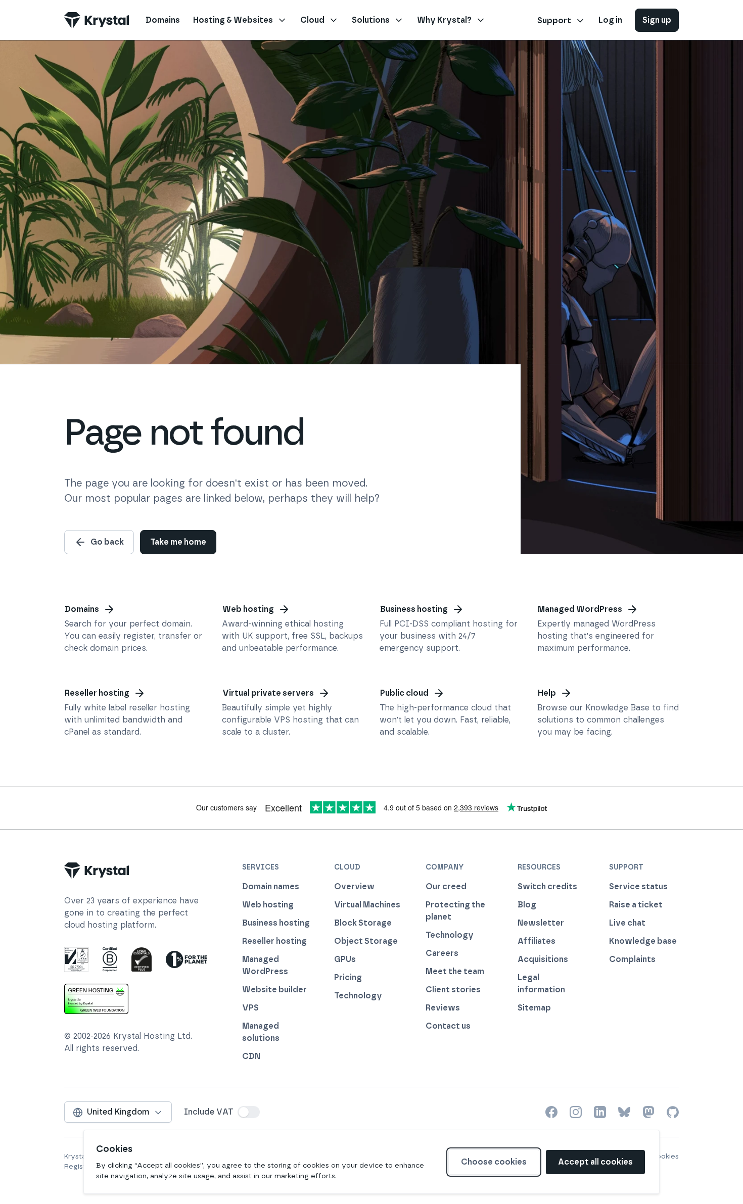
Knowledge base (643, 941)
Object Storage (366, 941)
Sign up (656, 20)
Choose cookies (494, 1162)
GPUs (345, 959)
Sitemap (534, 1008)
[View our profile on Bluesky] (624, 1112)
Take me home (178, 542)
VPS (250, 1008)
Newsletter (541, 923)
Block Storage (363, 923)
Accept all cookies (595, 1162)
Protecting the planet (455, 911)
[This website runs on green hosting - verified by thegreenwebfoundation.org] (96, 999)
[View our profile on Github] (673, 1112)
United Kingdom (118, 1112)
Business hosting (414, 609)
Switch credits (547, 886)
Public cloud (404, 693)
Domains (82, 609)
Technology (358, 995)
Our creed (446, 886)
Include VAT (209, 1112)
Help (547, 693)
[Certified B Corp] (110, 959)
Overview (354, 886)
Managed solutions (261, 1032)
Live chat (627, 923)
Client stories (453, 989)
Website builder (274, 989)
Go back (107, 542)
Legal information (541, 983)
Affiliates (536, 941)
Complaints (632, 959)
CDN (251, 1056)
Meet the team (455, 971)
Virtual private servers (268, 693)
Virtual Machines (367, 904)
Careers (442, 953)
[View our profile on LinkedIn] (600, 1112)
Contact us (448, 1026)
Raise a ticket (636, 904)
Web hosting (248, 609)
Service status (638, 886)
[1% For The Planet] (186, 959)
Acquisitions (543, 959)
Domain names (270, 886)
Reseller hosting (97, 693)
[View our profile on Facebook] (551, 1112)
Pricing (348, 977)
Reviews (443, 1008)
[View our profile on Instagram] (576, 1112)
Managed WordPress (580, 609)
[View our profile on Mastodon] (648, 1112)
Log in (610, 20)
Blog (527, 904)
